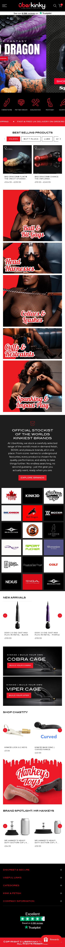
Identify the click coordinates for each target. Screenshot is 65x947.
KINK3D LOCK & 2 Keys (16, 747)
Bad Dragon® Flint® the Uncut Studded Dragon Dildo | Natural (16, 177)
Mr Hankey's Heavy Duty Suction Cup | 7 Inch (46, 841)
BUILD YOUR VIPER (19, 695)
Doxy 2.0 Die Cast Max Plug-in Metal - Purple (47, 634)
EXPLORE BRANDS (32, 478)
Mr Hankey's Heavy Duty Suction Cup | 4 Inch (16, 841)
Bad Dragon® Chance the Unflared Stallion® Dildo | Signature (46, 177)
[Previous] (5, 139)
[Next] (60, 139)
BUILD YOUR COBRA (20, 665)
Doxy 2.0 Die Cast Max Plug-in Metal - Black (16, 634)
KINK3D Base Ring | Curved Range (45, 748)
